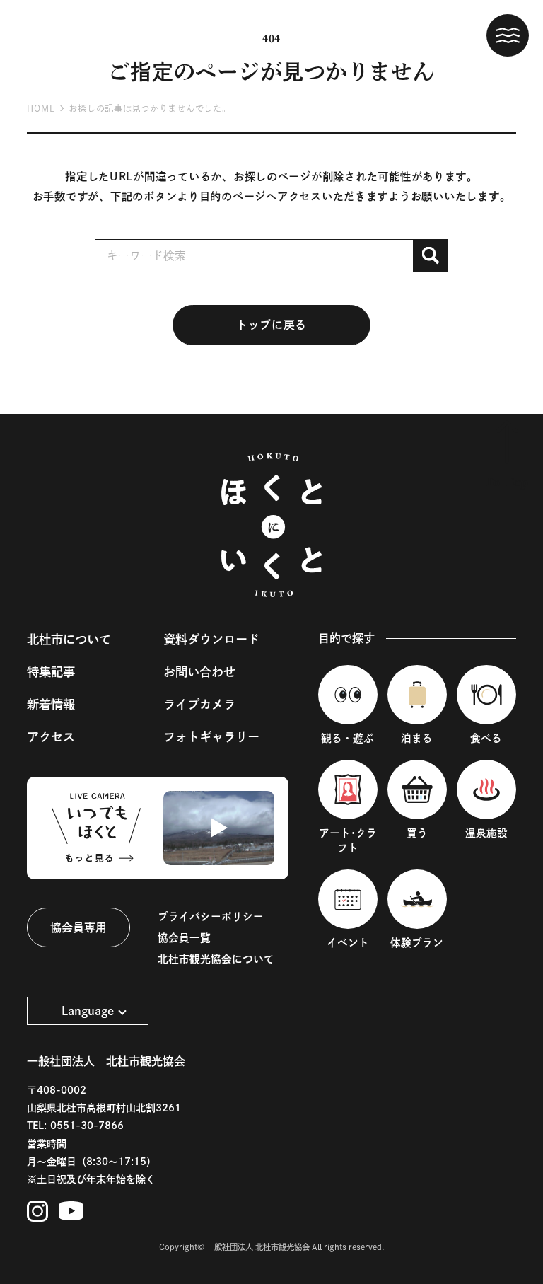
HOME (40, 108)
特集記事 (51, 672)
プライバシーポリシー (211, 916)
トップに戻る (271, 324)
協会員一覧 (184, 937)
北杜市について (69, 639)
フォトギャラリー (211, 737)
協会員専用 (78, 927)
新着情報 (51, 704)
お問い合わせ (199, 672)
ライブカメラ (199, 704)
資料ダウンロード (211, 639)
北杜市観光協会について (216, 959)
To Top (507, 482)
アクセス (51, 737)
